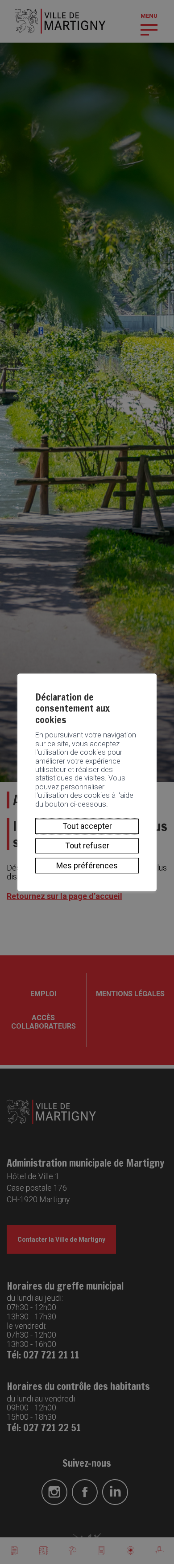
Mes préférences (87, 865)
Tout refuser (87, 846)
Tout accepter (87, 826)
